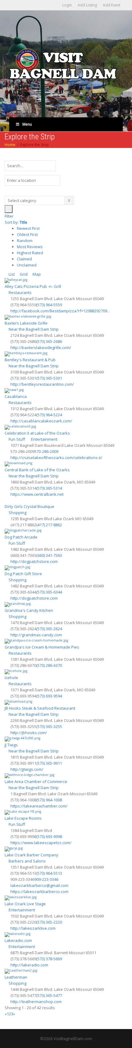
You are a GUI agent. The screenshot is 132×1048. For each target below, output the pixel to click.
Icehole (11, 677)
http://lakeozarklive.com (33, 928)
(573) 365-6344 (49, 592)
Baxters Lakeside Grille (26, 323)
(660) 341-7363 (49, 555)
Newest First (28, 228)
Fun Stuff (16, 439)
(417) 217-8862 (49, 525)
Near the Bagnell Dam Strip (33, 329)
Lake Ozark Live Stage (25, 903)
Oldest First (27, 234)
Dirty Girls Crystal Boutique (29, 506)
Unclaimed (27, 265)
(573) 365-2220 (49, 922)
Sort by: (16, 222)
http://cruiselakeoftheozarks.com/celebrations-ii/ (56, 457)
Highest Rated (30, 253)
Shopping (17, 512)
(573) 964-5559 (49, 304)
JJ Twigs (11, 745)
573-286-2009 (46, 451)
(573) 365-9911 (49, 763)
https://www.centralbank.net (37, 494)
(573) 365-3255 (49, 726)
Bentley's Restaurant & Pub (30, 359)
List (11, 274)
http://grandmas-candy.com (36, 635)
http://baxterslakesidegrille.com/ (40, 347)
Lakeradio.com (18, 940)
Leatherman (16, 977)
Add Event (111, 5)
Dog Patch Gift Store (23, 573)
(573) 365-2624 (49, 628)
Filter (9, 216)
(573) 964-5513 (49, 873)
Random (25, 240)
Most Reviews (30, 246)
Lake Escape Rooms (23, 818)
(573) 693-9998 (49, 836)
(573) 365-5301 (49, 378)
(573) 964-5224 (49, 414)
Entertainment (43, 439)
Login (67, 5)
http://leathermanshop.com (36, 1001)
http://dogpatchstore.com (34, 561)
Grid (23, 274)
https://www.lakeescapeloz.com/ (41, 842)
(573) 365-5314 (49, 488)
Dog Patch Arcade (21, 537)
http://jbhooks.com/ (28, 732)
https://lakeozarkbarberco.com (39, 891)
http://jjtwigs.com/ (26, 769)
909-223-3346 (46, 879)
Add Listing (87, 5)
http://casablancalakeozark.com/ (41, 421)
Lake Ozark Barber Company (31, 855)
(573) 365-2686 (49, 341)
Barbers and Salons (27, 861)
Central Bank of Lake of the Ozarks (37, 470)
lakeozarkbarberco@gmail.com (39, 885)
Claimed (24, 259)
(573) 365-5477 (49, 995)
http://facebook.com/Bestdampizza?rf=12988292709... (60, 311)
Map (36, 274)
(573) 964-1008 (49, 800)
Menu (27, 124)
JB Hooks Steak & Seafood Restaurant (40, 708)
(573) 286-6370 (49, 665)
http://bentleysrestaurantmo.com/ (42, 384)
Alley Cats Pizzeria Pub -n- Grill (33, 286)
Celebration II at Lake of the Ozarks (37, 433)
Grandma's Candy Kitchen (29, 610)
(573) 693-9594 (49, 696)
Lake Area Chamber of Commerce (36, 781)
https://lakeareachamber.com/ (39, 806)
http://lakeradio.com (29, 965)
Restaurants (20, 292)
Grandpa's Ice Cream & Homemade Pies (42, 647)
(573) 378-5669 (49, 959)
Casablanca (16, 396)
